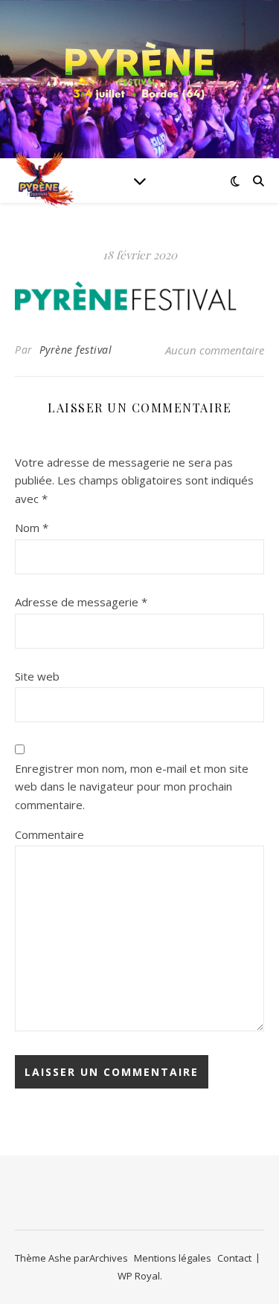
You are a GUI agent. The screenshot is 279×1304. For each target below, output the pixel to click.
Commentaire (49, 834)
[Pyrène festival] (139, 70)
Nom (31, 527)
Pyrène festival (75, 350)
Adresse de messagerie (81, 601)
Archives (108, 1258)
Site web (37, 676)
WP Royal (139, 1275)
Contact (234, 1258)
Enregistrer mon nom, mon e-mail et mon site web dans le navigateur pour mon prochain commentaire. (131, 786)
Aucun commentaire (214, 350)
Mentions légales (172, 1258)
